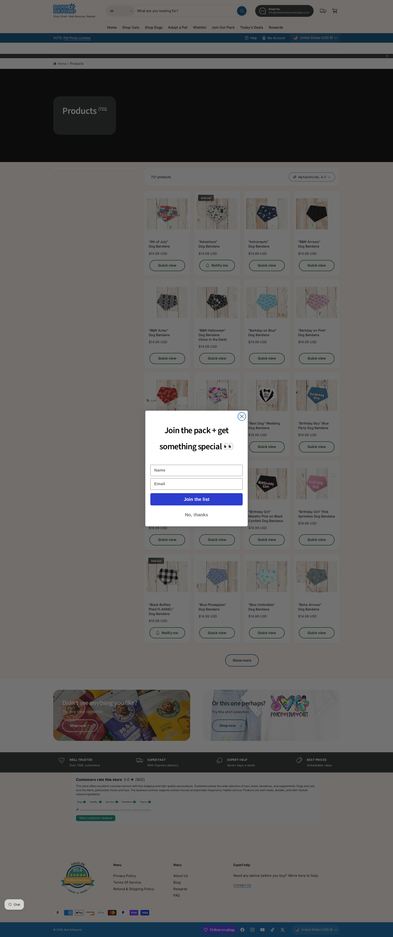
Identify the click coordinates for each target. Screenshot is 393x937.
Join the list (196, 499)
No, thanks (196, 514)
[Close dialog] (242, 416)
